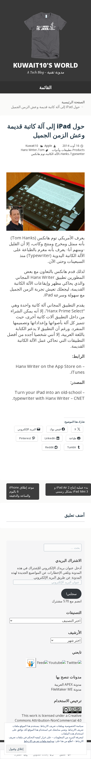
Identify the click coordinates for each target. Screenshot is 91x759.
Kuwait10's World (45, 65)
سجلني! (71, 593)
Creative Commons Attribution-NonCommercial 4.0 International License (48, 720)
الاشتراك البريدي (68, 560)
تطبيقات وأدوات (61, 150)
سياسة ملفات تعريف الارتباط (39, 741)
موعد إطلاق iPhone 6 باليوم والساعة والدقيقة (21, 491)
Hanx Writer (29, 150)
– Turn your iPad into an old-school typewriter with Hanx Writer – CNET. (48, 395)
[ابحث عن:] (62, 547)
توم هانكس (38, 154)
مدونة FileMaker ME (66, 689)
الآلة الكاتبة (52, 154)
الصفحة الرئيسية (73, 102)
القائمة (45, 87)
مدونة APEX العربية (67, 684)
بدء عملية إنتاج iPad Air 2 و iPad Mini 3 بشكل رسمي (71, 489)
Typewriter (77, 154)
